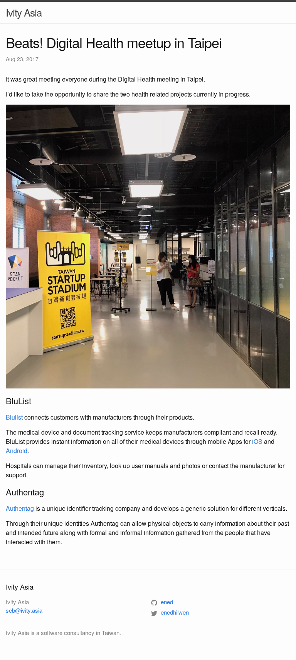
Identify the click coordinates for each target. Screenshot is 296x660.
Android (16, 450)
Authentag (20, 508)
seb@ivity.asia (24, 610)
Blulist (14, 417)
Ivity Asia (24, 12)
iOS (257, 441)
